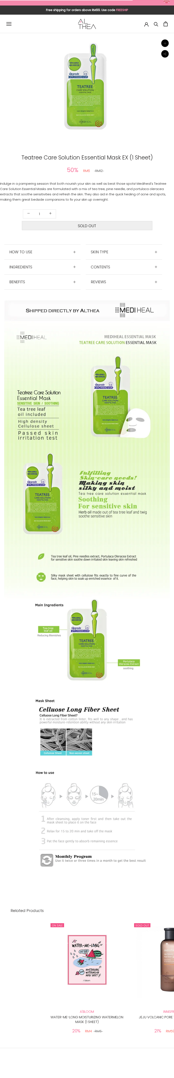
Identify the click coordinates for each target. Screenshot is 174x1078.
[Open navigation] (8, 24)
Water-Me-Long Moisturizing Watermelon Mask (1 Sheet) (87, 1019)
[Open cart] (166, 23)
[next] (127, 91)
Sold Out (87, 225)
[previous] (47, 91)
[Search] (156, 24)
